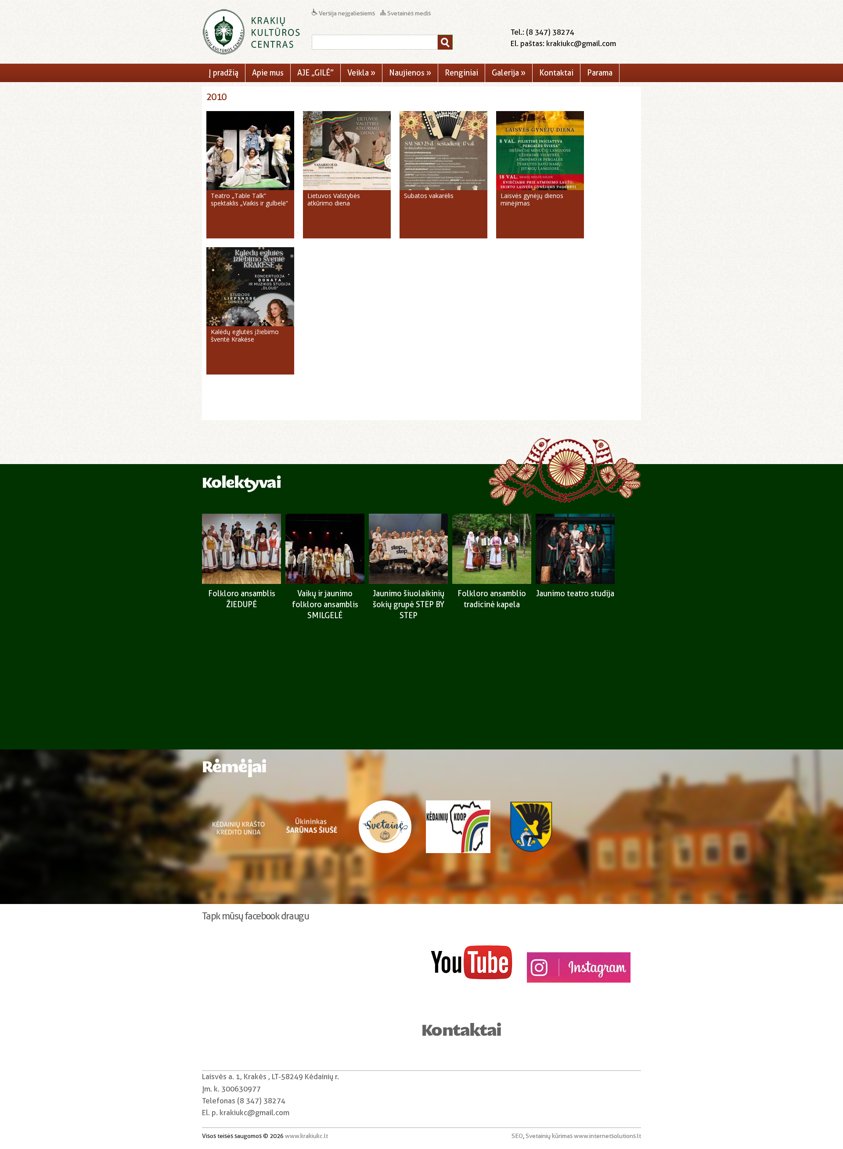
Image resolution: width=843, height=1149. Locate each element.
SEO (517, 1135)
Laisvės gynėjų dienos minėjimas (532, 199)
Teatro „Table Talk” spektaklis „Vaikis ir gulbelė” (249, 199)
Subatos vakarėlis (429, 195)
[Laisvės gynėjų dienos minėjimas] (540, 187)
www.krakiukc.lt (306, 1135)
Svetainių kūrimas (549, 1135)
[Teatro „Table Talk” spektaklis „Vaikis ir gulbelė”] (250, 187)
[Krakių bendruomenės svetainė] (385, 842)
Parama (599, 72)
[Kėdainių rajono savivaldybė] (531, 842)
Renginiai (461, 72)
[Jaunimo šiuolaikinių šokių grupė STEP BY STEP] (408, 581)
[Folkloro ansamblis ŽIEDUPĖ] (241, 581)
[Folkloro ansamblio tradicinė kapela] (491, 581)
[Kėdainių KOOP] (458, 842)
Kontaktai (556, 72)
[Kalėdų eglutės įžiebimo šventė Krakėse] (250, 324)
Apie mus (268, 72)
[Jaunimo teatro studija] (575, 581)
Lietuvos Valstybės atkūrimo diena (333, 199)
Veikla (361, 72)
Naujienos (410, 72)
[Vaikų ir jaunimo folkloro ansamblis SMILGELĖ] (324, 581)
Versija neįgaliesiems (346, 13)
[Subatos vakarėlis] (443, 187)
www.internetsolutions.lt (607, 1135)
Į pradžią (223, 72)
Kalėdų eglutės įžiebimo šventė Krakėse (245, 335)
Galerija (509, 72)
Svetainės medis (408, 13)
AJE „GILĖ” (315, 72)
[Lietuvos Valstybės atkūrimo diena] (347, 187)
